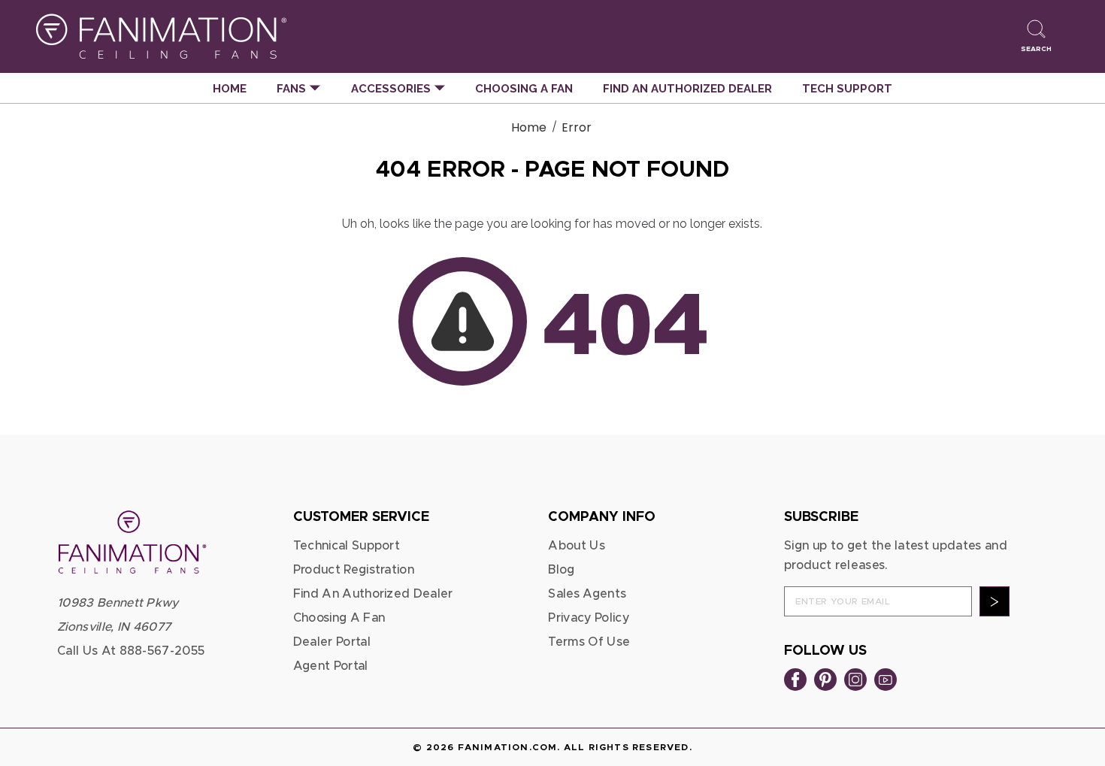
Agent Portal (330, 666)
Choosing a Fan (524, 88)
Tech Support (847, 88)
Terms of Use (589, 642)
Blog (561, 570)
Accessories (392, 88)
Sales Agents (587, 594)
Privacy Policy (588, 618)
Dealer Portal (332, 642)
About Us (576, 546)
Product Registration (353, 570)
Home (230, 88)
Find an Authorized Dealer (687, 88)
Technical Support (346, 546)
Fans (293, 88)
